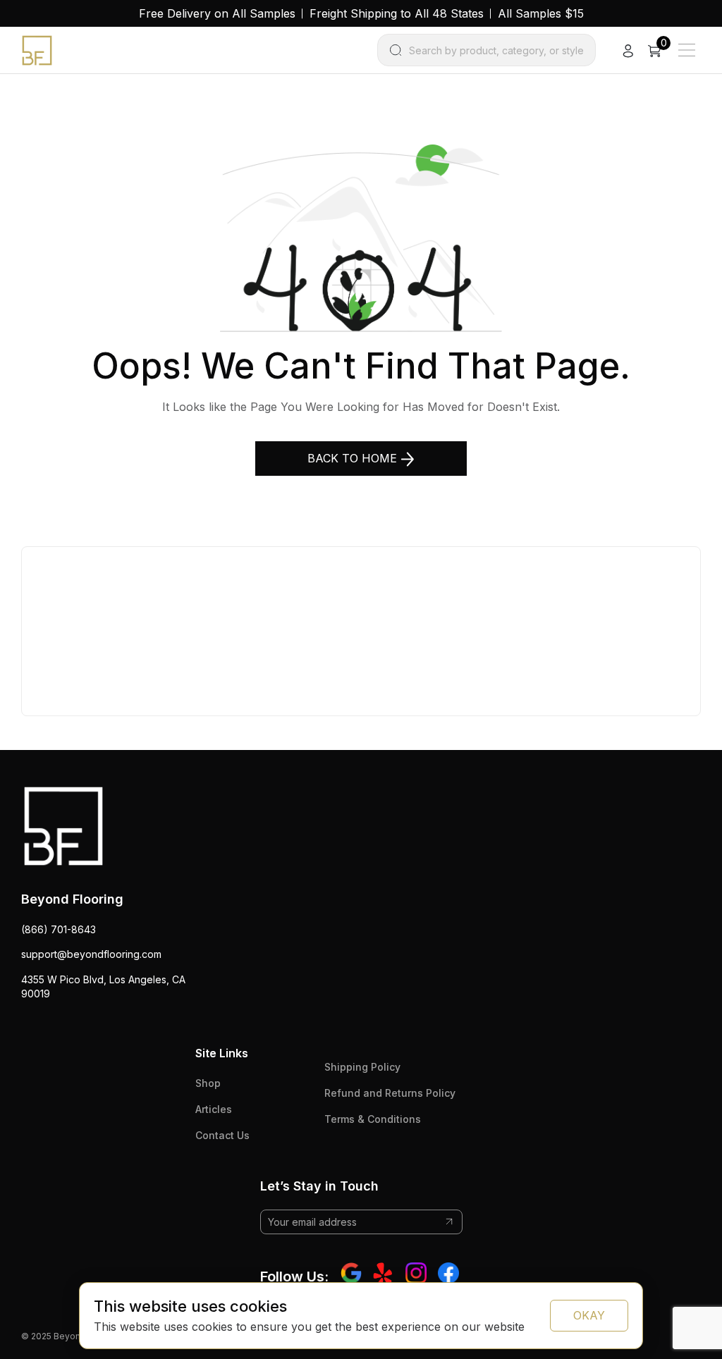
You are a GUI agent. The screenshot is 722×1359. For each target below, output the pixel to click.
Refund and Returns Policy (389, 1093)
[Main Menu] (687, 50)
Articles (213, 1109)
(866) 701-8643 (58, 929)
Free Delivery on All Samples (217, 13)
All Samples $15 (541, 13)
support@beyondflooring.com (91, 954)
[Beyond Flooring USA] (37, 49)
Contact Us (222, 1135)
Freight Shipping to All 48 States (397, 13)
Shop (208, 1083)
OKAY (589, 1315)
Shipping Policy (362, 1067)
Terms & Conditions (372, 1119)
